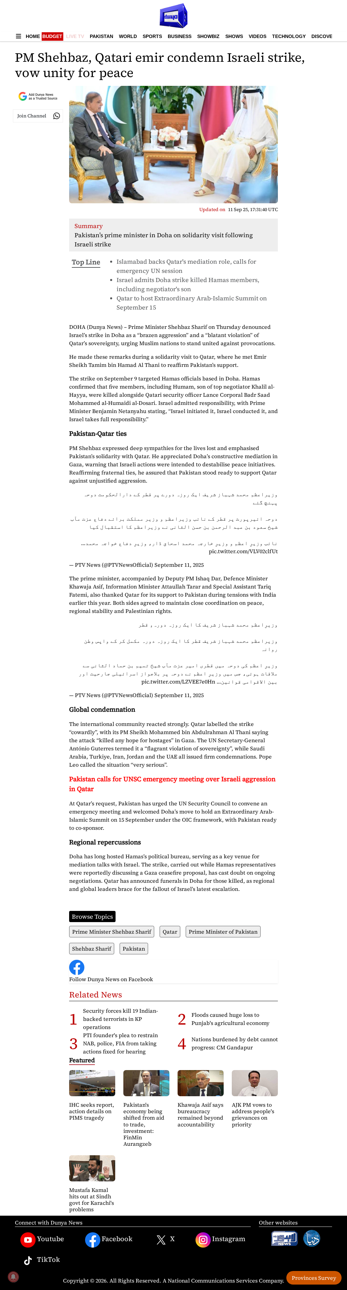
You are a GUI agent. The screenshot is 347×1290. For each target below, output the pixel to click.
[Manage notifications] (13, 1276)
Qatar (170, 931)
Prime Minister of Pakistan (223, 931)
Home (33, 36)
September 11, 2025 (179, 564)
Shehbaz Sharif (91, 948)
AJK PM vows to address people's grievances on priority (253, 1114)
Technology (289, 36)
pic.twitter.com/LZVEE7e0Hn (178, 681)
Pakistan (101, 36)
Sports (152, 36)
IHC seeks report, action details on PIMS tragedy (91, 1111)
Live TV (75, 36)
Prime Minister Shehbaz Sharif (111, 931)
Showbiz (208, 36)
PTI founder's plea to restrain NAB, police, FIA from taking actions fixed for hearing (120, 1043)
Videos (257, 36)
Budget (52, 36)
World (128, 36)
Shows (234, 36)
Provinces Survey (314, 1278)
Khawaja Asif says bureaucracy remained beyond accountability (200, 1114)
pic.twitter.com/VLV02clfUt (243, 551)
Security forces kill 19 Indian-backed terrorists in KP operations (120, 1019)
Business (179, 36)
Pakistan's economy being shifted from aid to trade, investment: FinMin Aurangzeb (143, 1124)
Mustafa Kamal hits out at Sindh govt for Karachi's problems (91, 1199)
